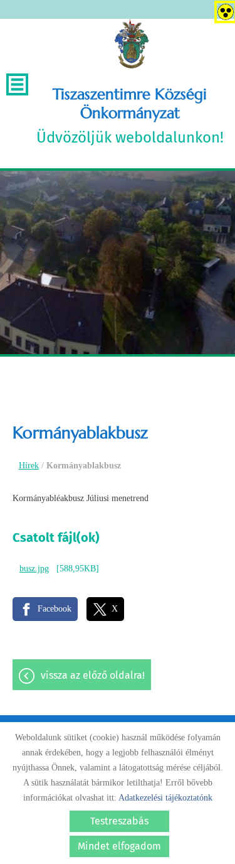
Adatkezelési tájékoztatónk (165, 797)
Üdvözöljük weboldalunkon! (130, 115)
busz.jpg (34, 568)
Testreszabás (119, 821)
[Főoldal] (131, 44)
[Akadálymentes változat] (223, 9)
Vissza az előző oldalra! (93, 675)
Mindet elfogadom (119, 846)
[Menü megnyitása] (17, 84)
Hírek (29, 465)
